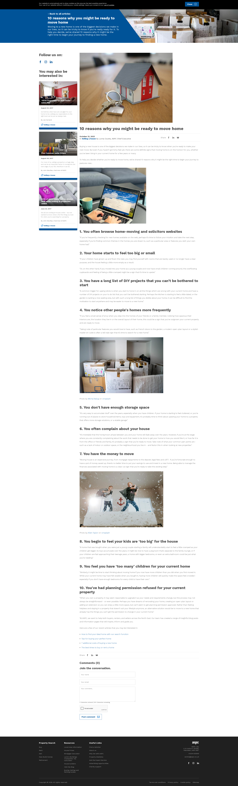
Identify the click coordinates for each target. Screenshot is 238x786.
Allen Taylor (93, 533)
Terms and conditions (157, 782)
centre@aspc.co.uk (192, 757)
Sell (40, 754)
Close (189, 4)
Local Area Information (73, 747)
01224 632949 (194, 753)
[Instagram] (45, 62)
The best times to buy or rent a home (97, 647)
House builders (70, 764)
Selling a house (49, 125)
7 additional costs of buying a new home (99, 643)
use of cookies (109, 5)
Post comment (88, 717)
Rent (40, 750)
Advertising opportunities (98, 763)
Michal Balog (93, 399)
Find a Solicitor (95, 747)
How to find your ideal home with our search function (104, 634)
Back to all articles (59, 13)
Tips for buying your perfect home (96, 639)
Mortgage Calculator (72, 754)
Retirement (43, 760)
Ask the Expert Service (98, 760)
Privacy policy (173, 782)
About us (92, 750)
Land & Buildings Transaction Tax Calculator (70, 758)
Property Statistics (96, 757)
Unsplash (106, 399)
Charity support (95, 767)
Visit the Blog (69, 767)
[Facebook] (40, 62)
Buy (40, 747)
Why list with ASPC (96, 754)
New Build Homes (46, 757)
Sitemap (196, 782)
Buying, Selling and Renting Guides (71, 771)
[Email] (178, 137)
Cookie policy (185, 782)
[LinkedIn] (51, 62)
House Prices (69, 750)
